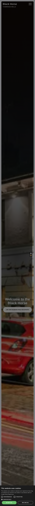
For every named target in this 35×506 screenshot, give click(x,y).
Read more (11, 494)
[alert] (17, 495)
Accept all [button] (9, 502)
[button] (2, 497)
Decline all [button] (25, 502)
